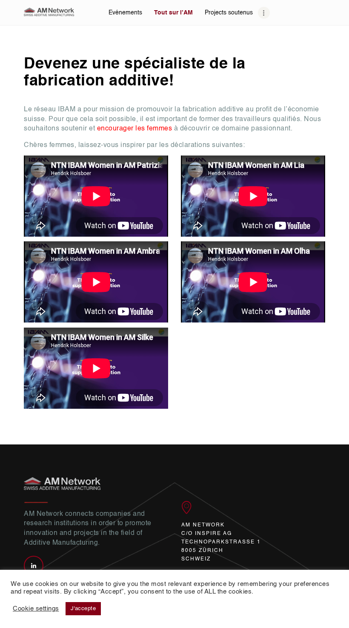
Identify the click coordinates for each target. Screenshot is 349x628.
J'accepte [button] (83, 608)
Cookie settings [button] (36, 609)
